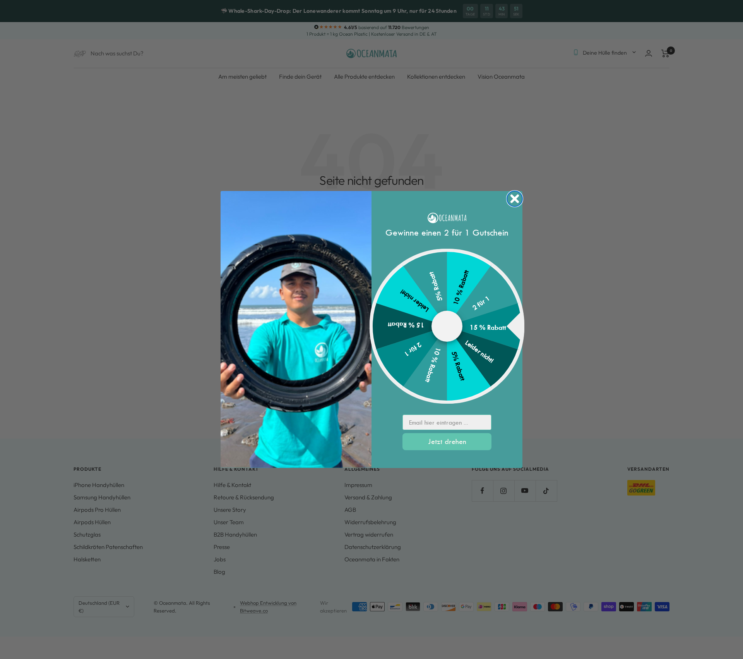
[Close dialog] (514, 198)
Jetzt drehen (447, 441)
